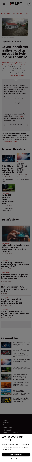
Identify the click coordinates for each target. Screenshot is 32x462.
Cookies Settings (16, 459)
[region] (16, 448)
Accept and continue (16, 454)
